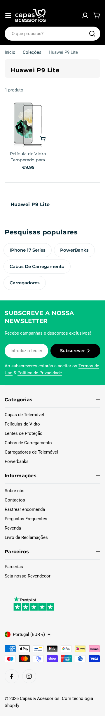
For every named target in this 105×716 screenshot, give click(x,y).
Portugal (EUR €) (29, 634)
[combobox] (52, 34)
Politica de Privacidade (40, 373)
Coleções (32, 52)
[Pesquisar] (92, 33)
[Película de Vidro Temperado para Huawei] (28, 124)
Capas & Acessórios (40, 698)
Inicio (10, 52)
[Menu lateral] (8, 15)
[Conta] (85, 15)
